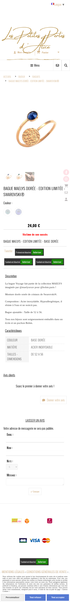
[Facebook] (66, 172)
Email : (10, 434)
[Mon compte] (66, 199)
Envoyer (36, 491)
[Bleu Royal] (18, 212)
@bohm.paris (47, 287)
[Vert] (7, 212)
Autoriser (37, 252)
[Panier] (66, 186)
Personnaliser (12, 597)
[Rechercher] (66, 65)
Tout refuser (35, 597)
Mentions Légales (13, 571)
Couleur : (7, 203)
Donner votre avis (55, 400)
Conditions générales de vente (47, 571)
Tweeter (8, 251)
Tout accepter (58, 597)
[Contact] (66, 192)
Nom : (9, 447)
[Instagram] (66, 179)
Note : (10, 461)
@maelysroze (27, 287)
